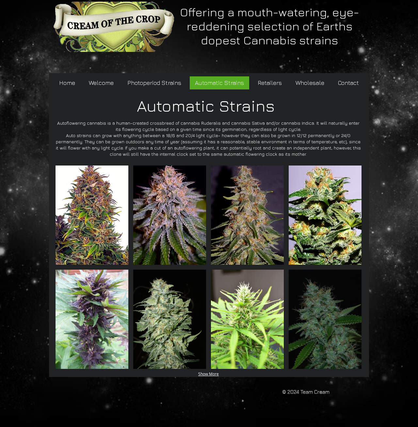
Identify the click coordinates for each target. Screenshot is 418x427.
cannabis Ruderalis (201, 123)
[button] (92, 215)
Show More (208, 373)
